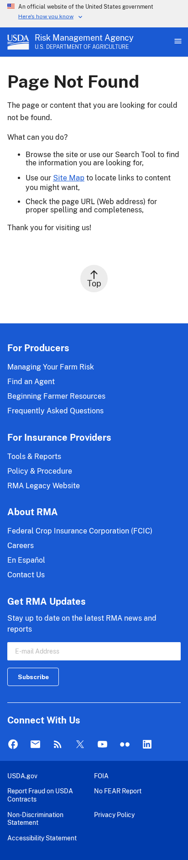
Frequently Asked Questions (55, 410)
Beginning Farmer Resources (56, 396)
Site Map (68, 178)
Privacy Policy (114, 814)
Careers (20, 545)
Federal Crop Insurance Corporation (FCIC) (79, 531)
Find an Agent (31, 381)
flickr (125, 744)
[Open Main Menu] (177, 42)
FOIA (101, 776)
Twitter (80, 744)
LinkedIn (147, 744)
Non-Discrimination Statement (35, 819)
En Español (26, 560)
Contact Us (26, 574)
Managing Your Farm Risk (50, 367)
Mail (35, 744)
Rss (57, 744)
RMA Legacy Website (43, 485)
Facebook (13, 744)
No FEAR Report (117, 791)
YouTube (102, 744)
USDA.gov (22, 776)
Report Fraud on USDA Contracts (40, 795)
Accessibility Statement (42, 838)
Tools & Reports (34, 456)
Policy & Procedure (39, 471)
